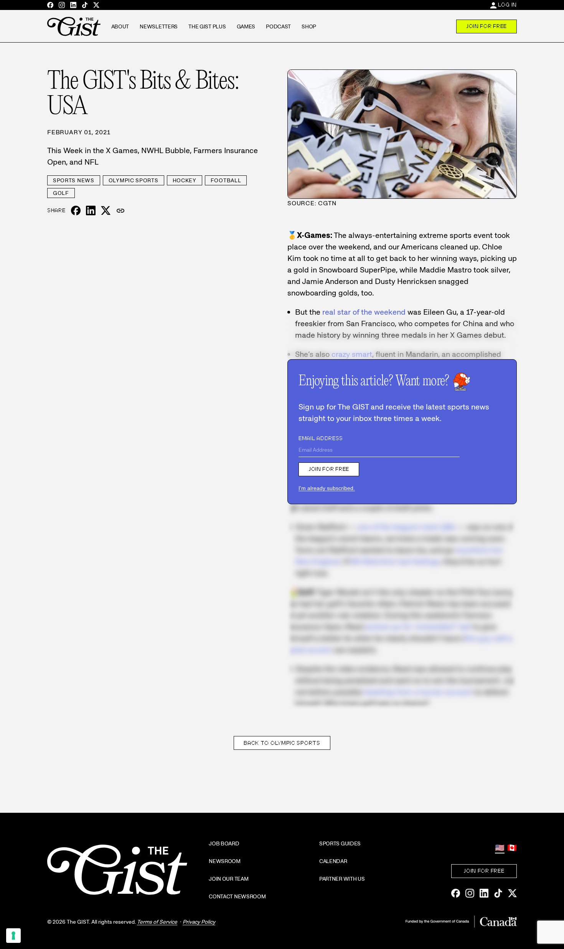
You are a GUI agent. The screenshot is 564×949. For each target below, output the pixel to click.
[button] (120, 210)
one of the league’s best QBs (406, 527)
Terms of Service (157, 921)
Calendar (333, 861)
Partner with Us (342, 878)
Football (226, 180)
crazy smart (351, 354)
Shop (309, 26)
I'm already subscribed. (326, 488)
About (120, 26)
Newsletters (159, 26)
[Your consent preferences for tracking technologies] (13, 935)
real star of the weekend (364, 312)
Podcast (278, 26)
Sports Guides (340, 843)
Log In (507, 5)
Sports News (73, 180)
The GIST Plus (207, 26)
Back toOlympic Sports (282, 743)
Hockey (184, 180)
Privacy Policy (199, 921)
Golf (61, 193)
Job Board (224, 843)
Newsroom (225, 861)
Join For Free (486, 26)
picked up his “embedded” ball (418, 627)
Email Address (320, 438)
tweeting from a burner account (418, 692)
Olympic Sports (133, 180)
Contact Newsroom (237, 896)
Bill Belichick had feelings (395, 561)
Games (246, 26)
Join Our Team (228, 878)
